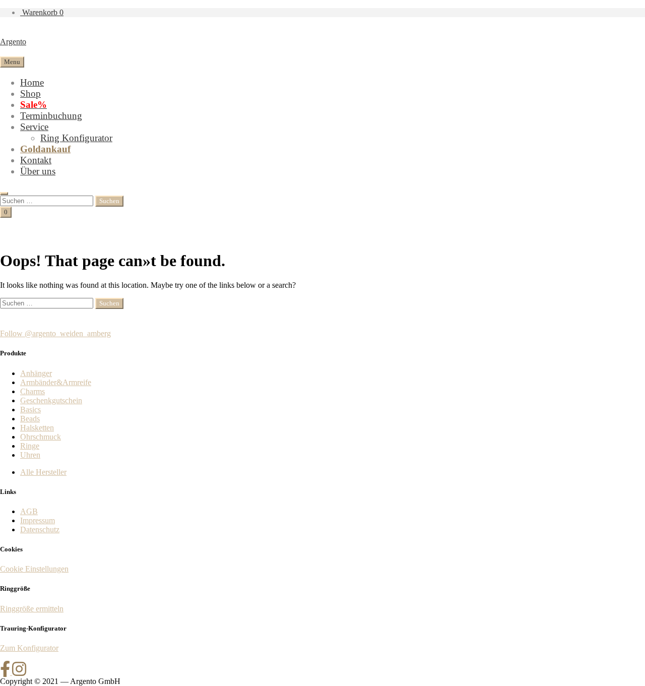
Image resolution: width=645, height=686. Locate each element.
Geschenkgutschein (51, 400)
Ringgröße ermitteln (31, 608)
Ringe (29, 446)
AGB (29, 511)
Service (34, 126)
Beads (30, 418)
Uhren (30, 455)
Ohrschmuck (40, 436)
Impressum (37, 520)
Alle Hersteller (43, 472)
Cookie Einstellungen (34, 569)
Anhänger (36, 373)
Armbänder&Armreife (55, 382)
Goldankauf (45, 149)
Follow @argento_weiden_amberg (55, 333)
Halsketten (37, 427)
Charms (32, 391)
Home (32, 82)
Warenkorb (41, 12)
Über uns (37, 171)
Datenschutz (39, 529)
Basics (30, 409)
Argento (13, 41)
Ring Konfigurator (76, 138)
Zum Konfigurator (29, 648)
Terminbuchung (51, 115)
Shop (30, 93)
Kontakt (35, 160)
